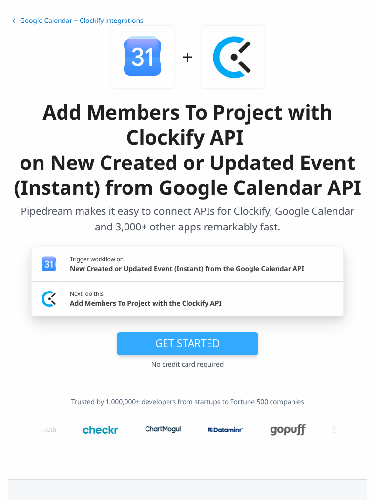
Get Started (187, 343)
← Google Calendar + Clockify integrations (77, 20)
